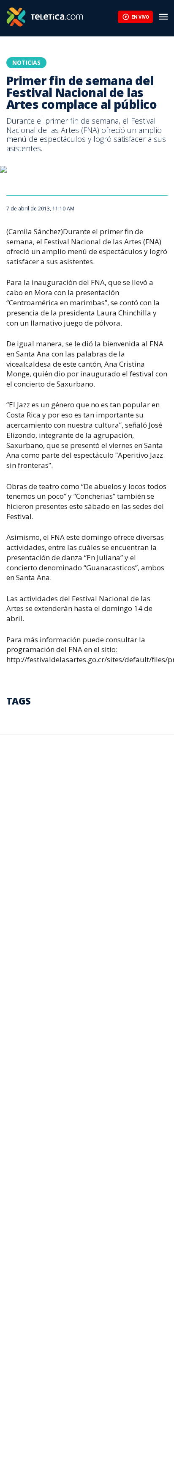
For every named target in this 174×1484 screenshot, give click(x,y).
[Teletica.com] (62, 17)
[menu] (163, 17)
